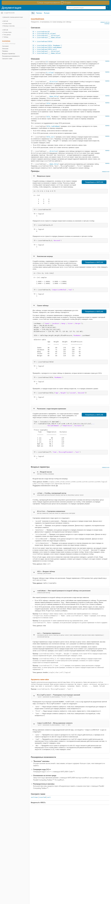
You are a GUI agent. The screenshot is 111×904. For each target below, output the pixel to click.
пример (107, 61)
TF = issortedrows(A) (41, 31)
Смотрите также (7, 58)
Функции (46, 13)
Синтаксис (5, 46)
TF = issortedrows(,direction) (46, 35)
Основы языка (7, 32)
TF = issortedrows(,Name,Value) (47, 37)
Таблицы (5, 37)
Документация (11, 7)
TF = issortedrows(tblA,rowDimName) (47, 47)
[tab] (70, 176)
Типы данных (7, 34)
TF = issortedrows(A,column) (44, 33)
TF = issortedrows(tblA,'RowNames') (47, 45)
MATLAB (5, 21)
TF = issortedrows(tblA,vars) (45, 49)
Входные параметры (8, 53)
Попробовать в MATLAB (94, 182)
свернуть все (105, 171)
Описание (5, 48)
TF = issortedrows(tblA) (42, 41)
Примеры (5, 51)
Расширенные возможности (11, 56)
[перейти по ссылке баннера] (55, 3)
